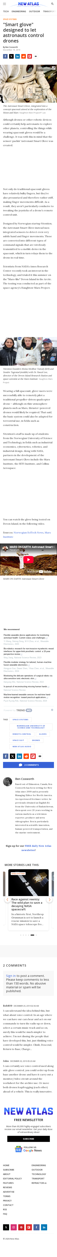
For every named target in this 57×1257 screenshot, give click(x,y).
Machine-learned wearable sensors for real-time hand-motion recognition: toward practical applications (27, 695)
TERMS (6, 1196)
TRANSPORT (49, 11)
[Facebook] (5, 56)
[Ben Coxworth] (7, 781)
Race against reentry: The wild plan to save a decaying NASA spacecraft (26, 904)
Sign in (11, 976)
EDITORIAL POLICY (12, 1178)
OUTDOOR (34, 11)
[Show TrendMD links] (52, 710)
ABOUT (6, 1174)
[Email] (35, 56)
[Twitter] (11, 56)
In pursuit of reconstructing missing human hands (25, 686)
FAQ (5, 1213)
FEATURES (8, 1182)
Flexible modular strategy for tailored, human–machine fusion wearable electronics (27, 663)
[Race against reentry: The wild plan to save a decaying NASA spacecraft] (28, 882)
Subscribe (28, 1138)
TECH (6, 11)
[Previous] (8, 900)
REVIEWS (7, 1187)
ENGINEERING (19, 11)
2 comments (31, 764)
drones (36, 740)
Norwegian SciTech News (28, 532)
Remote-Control (22, 734)
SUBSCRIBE (8, 1169)
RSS (5, 1209)
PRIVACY (7, 1200)
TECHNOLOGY (39, 1174)
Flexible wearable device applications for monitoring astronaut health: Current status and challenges (26, 636)
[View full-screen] (53, 68)
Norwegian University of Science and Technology (31, 727)
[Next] (49, 900)
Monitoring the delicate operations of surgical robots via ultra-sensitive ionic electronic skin (28, 677)
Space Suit (18, 740)
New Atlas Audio (22, 746)
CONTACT (8, 1205)
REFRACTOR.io (39, 1182)
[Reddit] (23, 56)
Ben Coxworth (24, 779)
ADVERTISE (8, 1191)
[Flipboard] (29, 56)
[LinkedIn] (17, 56)
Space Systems (10, 19)
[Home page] (28, 5)
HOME (6, 1165)
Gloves (43, 734)
